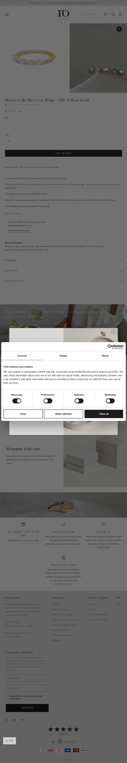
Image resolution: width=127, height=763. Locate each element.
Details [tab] (63, 355)
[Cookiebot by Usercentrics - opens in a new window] (109, 346)
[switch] (48, 400)
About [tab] (105, 355)
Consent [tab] (22, 355)
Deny (23, 414)
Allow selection (63, 414)
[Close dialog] (113, 332)
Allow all (104, 414)
